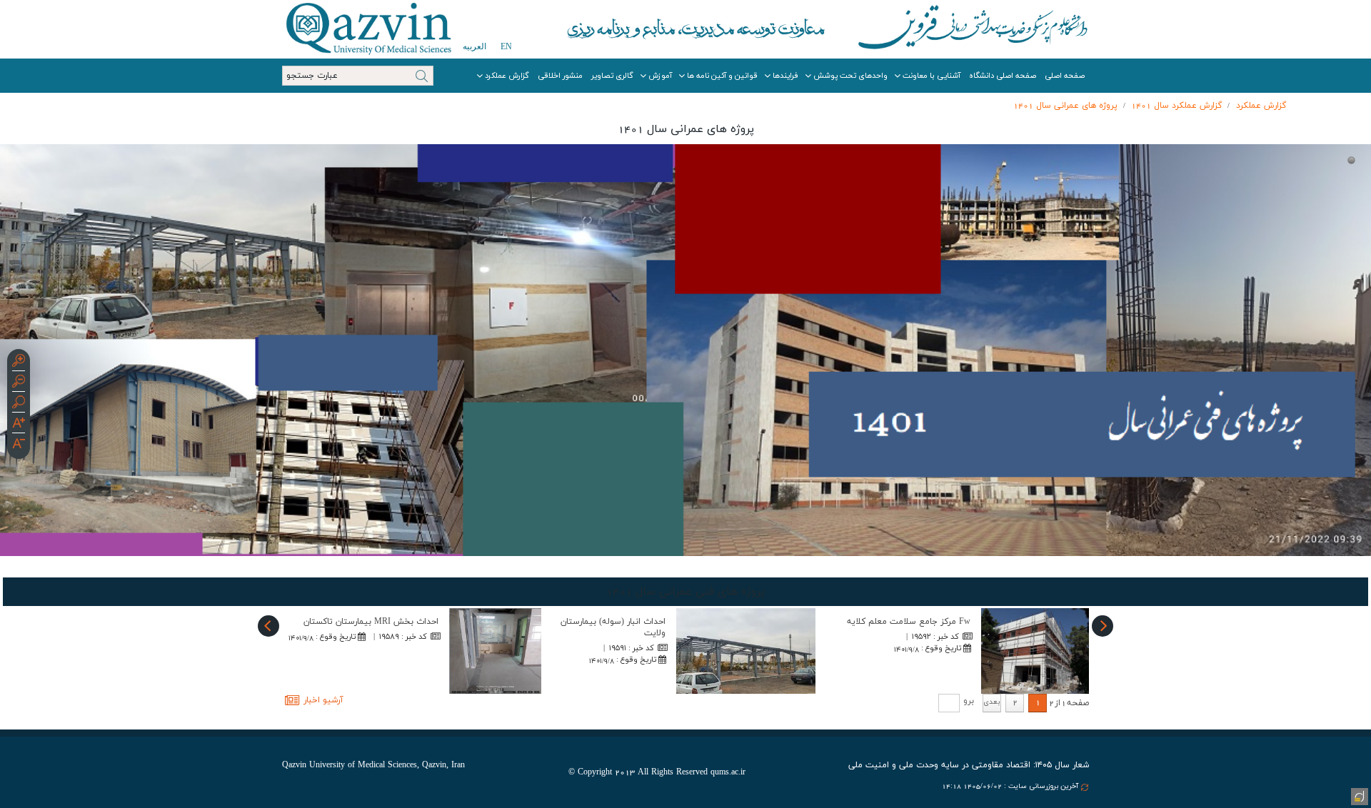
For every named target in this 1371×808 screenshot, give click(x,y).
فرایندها (785, 75)
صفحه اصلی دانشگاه (1002, 75)
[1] (1351, 160)
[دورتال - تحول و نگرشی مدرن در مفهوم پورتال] (1358, 795)
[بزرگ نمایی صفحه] (18, 362)
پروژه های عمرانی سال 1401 (1065, 105)
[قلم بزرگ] (18, 424)
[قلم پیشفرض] (18, 445)
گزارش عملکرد (507, 75)
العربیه (474, 46)
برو (968, 701)
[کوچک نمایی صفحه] (18, 383)
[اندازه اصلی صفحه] (18, 404)
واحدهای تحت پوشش (850, 75)
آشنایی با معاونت (931, 75)
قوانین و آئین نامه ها (722, 75)
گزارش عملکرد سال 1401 (1176, 105)
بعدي (992, 702)
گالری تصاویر (612, 75)
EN (506, 46)
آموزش (660, 75)
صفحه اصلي (1065, 75)
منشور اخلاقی (560, 75)
